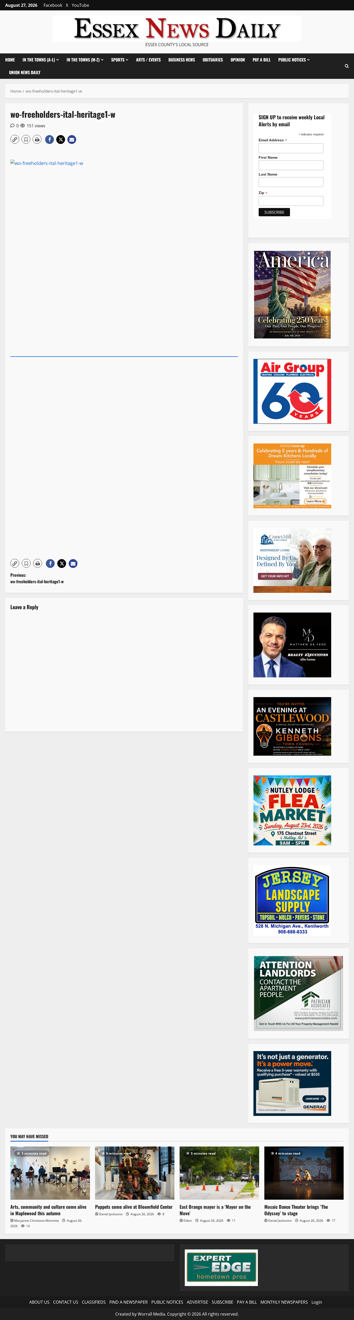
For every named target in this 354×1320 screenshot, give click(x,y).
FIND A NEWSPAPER (128, 1302)
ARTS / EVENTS (148, 60)
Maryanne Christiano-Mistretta (36, 1220)
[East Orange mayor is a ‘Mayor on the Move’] (219, 1173)
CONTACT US (65, 1302)
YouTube (80, 5)
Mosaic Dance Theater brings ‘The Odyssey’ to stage (296, 1210)
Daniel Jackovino (111, 1214)
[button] (347, 66)
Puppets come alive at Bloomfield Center (134, 1206)
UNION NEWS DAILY (24, 72)
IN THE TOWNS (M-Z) (83, 60)
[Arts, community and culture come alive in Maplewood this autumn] (50, 1173)
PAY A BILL (262, 60)
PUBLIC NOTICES (167, 1302)
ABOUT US (39, 1302)
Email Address (273, 140)
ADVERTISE (197, 1302)
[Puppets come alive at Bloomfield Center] (135, 1173)
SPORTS (117, 60)
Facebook (53, 5)
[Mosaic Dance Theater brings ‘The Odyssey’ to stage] (304, 1173)
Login (316, 1302)
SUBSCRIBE (222, 1302)
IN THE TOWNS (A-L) (39, 60)
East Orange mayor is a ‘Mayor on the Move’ (215, 1210)
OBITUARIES (213, 60)
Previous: (37, 578)
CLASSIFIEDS (94, 1302)
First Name (268, 157)
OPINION (238, 60)
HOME (10, 60)
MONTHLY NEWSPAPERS (284, 1302)
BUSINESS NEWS (181, 60)
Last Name (268, 174)
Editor (187, 1220)
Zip (263, 192)
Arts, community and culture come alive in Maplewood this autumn (48, 1210)
